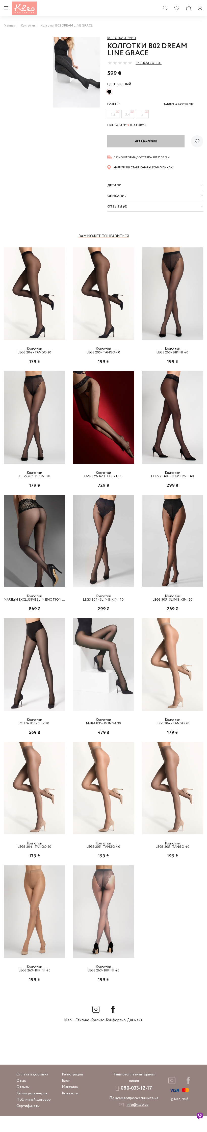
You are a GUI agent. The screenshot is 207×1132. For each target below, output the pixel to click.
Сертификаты (28, 1106)
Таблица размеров (31, 1093)
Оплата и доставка (32, 1074)
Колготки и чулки (121, 38)
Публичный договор (33, 1099)
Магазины (70, 1087)
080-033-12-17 (136, 1088)
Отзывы (23, 1087)
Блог (66, 1081)
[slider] (120, 63)
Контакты (70, 1093)
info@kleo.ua (137, 1104)
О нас (21, 1081)
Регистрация (72, 1074)
